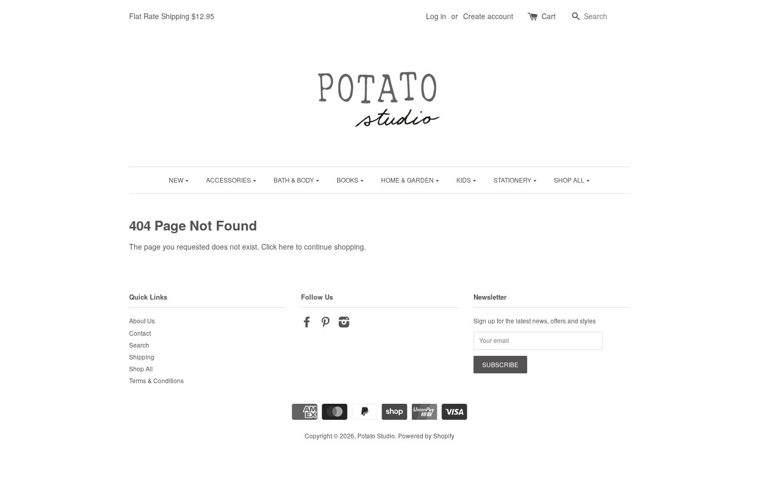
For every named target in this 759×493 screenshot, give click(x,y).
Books (348, 179)
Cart (549, 16)
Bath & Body (294, 179)
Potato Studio (376, 435)
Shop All (570, 179)
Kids (464, 179)
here (286, 246)
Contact (140, 332)
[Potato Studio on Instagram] (344, 323)
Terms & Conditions (156, 380)
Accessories (229, 179)
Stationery (513, 179)
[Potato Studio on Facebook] (306, 323)
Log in (436, 16)
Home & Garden (408, 179)
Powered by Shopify (426, 435)
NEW (177, 179)
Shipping (141, 356)
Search (139, 344)
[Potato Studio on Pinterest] (325, 323)
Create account (488, 16)
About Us (142, 320)
